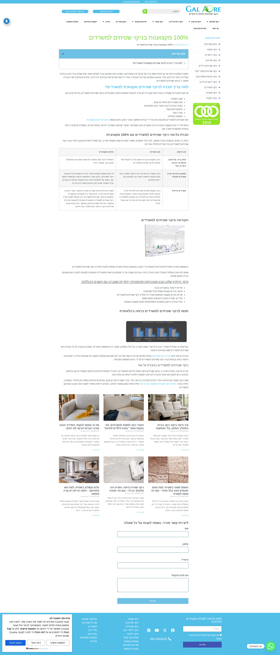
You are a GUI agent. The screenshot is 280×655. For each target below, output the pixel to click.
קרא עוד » (184, 450)
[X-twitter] (164, 630)
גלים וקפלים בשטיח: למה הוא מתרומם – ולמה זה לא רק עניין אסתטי (81, 490)
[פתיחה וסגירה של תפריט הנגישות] (6, 21)
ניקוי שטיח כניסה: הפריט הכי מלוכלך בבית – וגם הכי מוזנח (127, 489)
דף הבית (184, 45)
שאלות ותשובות (72, 21)
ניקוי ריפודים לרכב (176, 21)
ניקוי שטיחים (214, 21)
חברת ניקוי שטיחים (161, 356)
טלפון (185, 544)
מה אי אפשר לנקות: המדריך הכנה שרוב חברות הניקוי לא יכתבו (79, 427)
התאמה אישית (58, 642)
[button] (63, 54)
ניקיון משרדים (121, 21)
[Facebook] (172, 630)
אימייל (185, 560)
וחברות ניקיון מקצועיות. (97, 120)
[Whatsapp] (271, 646)
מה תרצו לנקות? (179, 575)
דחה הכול (36, 642)
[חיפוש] (144, 11)
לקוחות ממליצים (90, 21)
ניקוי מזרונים (196, 21)
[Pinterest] (148, 630)
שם (186, 528)
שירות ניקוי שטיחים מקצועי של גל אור (158, 384)
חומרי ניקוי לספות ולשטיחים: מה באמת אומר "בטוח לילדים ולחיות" (124, 427)
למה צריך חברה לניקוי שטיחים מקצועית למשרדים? (157, 63)
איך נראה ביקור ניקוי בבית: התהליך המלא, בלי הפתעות (172, 427)
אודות (107, 21)
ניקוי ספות (159, 21)
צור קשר (215, 28)
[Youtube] (156, 630)
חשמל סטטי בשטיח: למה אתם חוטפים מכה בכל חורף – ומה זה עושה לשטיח (169, 490)
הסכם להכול (15, 642)
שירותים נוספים (141, 21)
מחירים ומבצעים (200, 28)
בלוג (176, 45)
